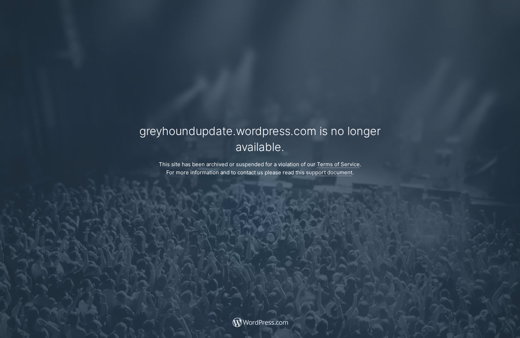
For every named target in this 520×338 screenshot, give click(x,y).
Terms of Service (338, 164)
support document (329, 172)
